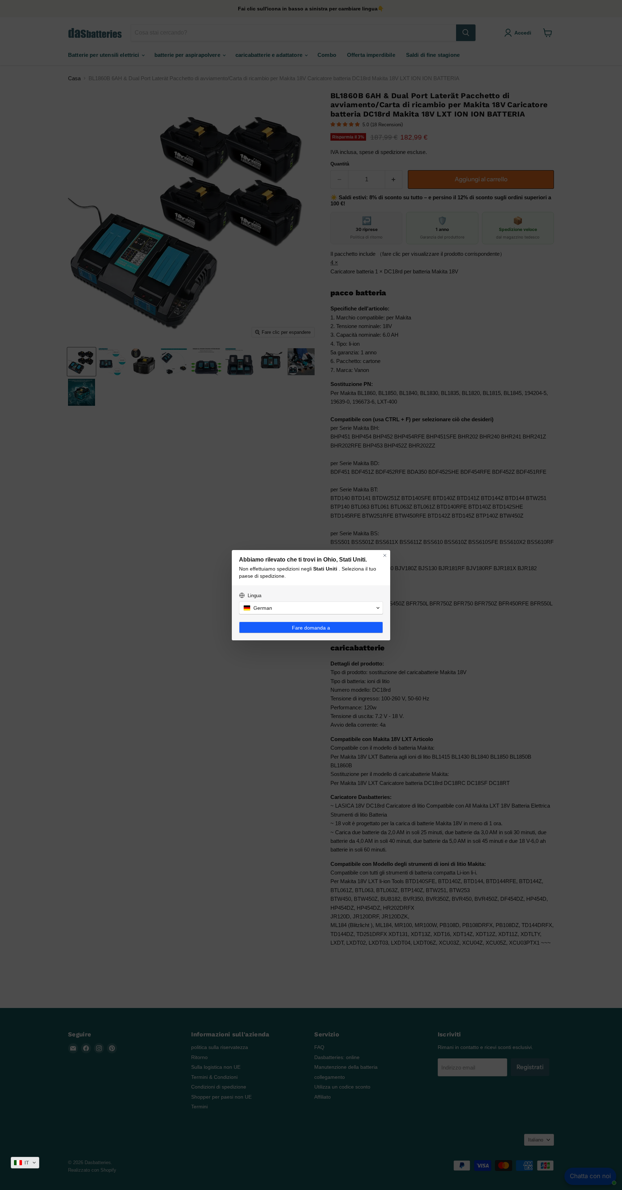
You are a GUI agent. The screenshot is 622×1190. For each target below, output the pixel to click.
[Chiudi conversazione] (385, 555)
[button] (25, 1162)
